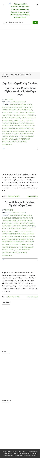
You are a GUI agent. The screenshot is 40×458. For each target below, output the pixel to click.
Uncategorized (19, 102)
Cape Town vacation (26, 115)
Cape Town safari (24, 110)
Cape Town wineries (11, 118)
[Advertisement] (20, 50)
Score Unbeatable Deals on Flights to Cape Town (20, 203)
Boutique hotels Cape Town (15, 107)
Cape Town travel (27, 112)
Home (6, 74)
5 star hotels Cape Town (21, 104)
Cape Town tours (10, 112)
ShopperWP (33, 455)
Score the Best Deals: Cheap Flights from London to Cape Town (20, 91)
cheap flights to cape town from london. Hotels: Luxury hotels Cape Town (18, 123)
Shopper (20, 455)
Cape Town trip (9, 115)
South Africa (8, 139)
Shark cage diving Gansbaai (21, 136)
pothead (9, 99)
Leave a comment (33, 196)
